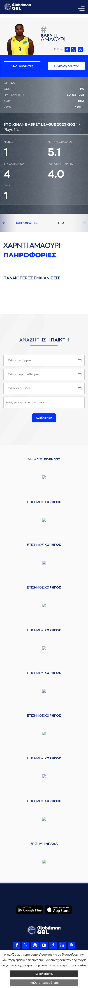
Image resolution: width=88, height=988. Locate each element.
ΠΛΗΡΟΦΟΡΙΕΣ (26, 222)
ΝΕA (61, 222)
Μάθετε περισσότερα (44, 982)
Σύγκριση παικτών (66, 66)
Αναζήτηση (44, 418)
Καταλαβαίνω (44, 973)
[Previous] (9, 223)
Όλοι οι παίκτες (22, 66)
